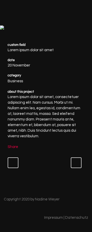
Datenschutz (76, 218)
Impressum (53, 218)
